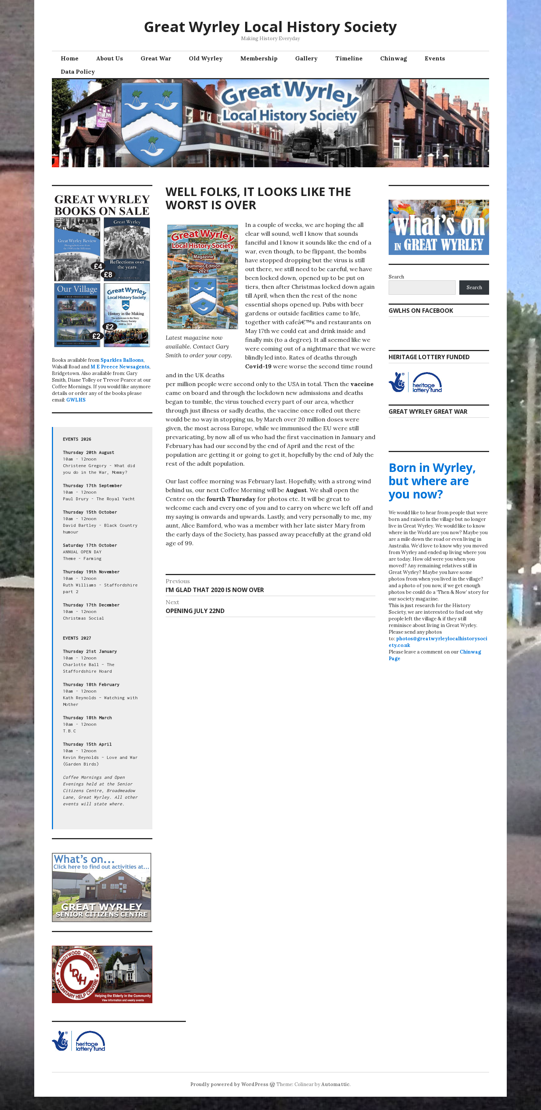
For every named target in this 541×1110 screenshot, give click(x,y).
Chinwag (393, 58)
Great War (156, 58)
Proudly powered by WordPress (229, 1084)
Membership (258, 58)
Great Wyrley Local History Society (270, 26)
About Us (109, 58)
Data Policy (78, 71)
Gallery (306, 58)
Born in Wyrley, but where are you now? (432, 480)
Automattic (335, 1084)
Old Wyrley (206, 58)
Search (396, 277)
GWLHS (75, 400)
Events (435, 58)
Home (69, 58)
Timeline (349, 58)
